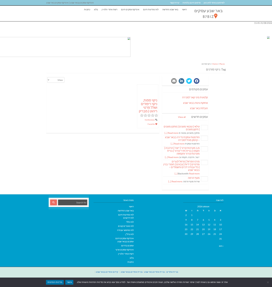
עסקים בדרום (127, 245)
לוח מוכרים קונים (126, 226)
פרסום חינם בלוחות (192, 2)
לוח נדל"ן (129, 234)
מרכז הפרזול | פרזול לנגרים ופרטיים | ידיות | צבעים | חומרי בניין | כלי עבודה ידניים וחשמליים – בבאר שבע (181, 165)
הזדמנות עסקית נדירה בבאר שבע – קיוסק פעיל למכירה (182, 138)
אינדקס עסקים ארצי (124, 249)
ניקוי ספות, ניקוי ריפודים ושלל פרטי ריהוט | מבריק (148, 105)
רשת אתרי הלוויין (109, 9)
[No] (268, 282)
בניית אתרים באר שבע (154, 271)
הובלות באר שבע (199, 108)
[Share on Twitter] (189, 81)
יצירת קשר (175, 2)
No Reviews (150, 120)
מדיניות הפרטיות (55, 282)
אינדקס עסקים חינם (130, 9)
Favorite (151, 124)
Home (215, 64)
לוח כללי (130, 222)
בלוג (96, 9)
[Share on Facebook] (196, 81)
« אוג (221, 245)
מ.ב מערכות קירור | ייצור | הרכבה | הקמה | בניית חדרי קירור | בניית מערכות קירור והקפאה (182, 150)
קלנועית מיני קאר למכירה (195, 97)
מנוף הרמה (194, 177)
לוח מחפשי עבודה (125, 230)
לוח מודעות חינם (151, 9)
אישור (69, 282)
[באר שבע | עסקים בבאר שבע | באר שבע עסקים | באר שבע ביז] (208, 19)
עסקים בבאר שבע (125, 241)
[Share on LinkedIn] (181, 81)
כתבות (87, 9)
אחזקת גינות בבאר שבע (195, 102)
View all (182, 117)
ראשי (184, 9)
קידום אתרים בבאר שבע (107, 271)
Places (222, 64)
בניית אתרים (172, 271)
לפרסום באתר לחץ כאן (214, 2)
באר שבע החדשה (170, 9)
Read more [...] (171, 133)
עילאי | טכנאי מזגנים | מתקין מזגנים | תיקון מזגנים (182, 128)
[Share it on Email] (174, 81)
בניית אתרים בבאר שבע (131, 271)
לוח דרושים (128, 217)
